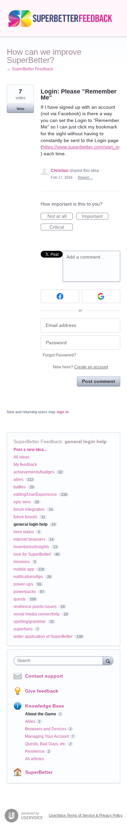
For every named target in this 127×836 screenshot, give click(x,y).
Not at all (60, 216)
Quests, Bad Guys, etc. (45, 744)
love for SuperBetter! (32, 554)
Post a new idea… (31, 449)
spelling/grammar (30, 621)
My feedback (25, 464)
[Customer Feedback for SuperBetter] (63, 18)
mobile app (24, 569)
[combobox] (60, 660)
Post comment (98, 381)
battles (20, 487)
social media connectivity (37, 614)
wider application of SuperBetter (43, 636)
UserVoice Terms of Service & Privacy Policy (86, 815)
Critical (61, 227)
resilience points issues (35, 606)
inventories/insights (31, 546)
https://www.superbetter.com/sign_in (81, 147)
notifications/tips (28, 576)
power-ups (23, 584)
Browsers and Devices (45, 729)
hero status (24, 531)
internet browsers (29, 539)
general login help (86, 441)
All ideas (21, 457)
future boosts (25, 517)
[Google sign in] (101, 296)
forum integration (29, 509)
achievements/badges (34, 472)
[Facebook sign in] (60, 296)
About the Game (40, 714)
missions (22, 561)
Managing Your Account (47, 736)
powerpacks (25, 591)
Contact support (44, 676)
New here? (80, 367)
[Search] (108, 660)
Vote (20, 109)
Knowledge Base (44, 706)
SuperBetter (38, 772)
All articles (34, 758)
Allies (30, 721)
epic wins (22, 502)
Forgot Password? (59, 355)
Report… (85, 177)
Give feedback (41, 691)
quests (20, 599)
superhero (23, 629)
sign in (63, 412)
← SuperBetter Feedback (30, 69)
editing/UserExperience (35, 494)
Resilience (35, 751)
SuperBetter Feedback (38, 441)
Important (95, 216)
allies (18, 479)
